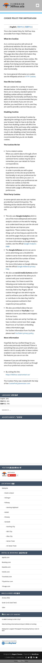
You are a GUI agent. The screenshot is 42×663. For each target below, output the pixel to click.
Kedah (7, 512)
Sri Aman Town (12, 546)
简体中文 (20, 27)
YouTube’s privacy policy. (24, 333)
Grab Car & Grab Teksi (9, 603)
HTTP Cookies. (30, 76)
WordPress (35, 654)
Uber (3, 607)
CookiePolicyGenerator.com (19, 383)
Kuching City (11, 526)
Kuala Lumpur (9, 493)
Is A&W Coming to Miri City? (11, 619)
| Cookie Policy (9, 657)
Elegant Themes (17, 654)
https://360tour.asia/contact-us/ (18, 374)
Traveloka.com (7, 577)
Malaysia (5, 488)
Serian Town (11, 541)
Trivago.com (6, 586)
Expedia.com (6, 567)
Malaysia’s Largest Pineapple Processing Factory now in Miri (20, 630)
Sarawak (7, 522)
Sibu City (10, 536)
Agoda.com (5, 557)
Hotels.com (6, 572)
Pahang (7, 502)
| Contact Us (19, 657)
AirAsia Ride (6, 598)
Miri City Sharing (13, 614)
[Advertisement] (21, 441)
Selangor (7, 498)
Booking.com (6, 562)
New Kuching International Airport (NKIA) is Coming (19, 624)
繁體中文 (28, 27)
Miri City (9, 531)
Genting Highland (12, 507)
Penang (7, 517)
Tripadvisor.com (7, 581)
